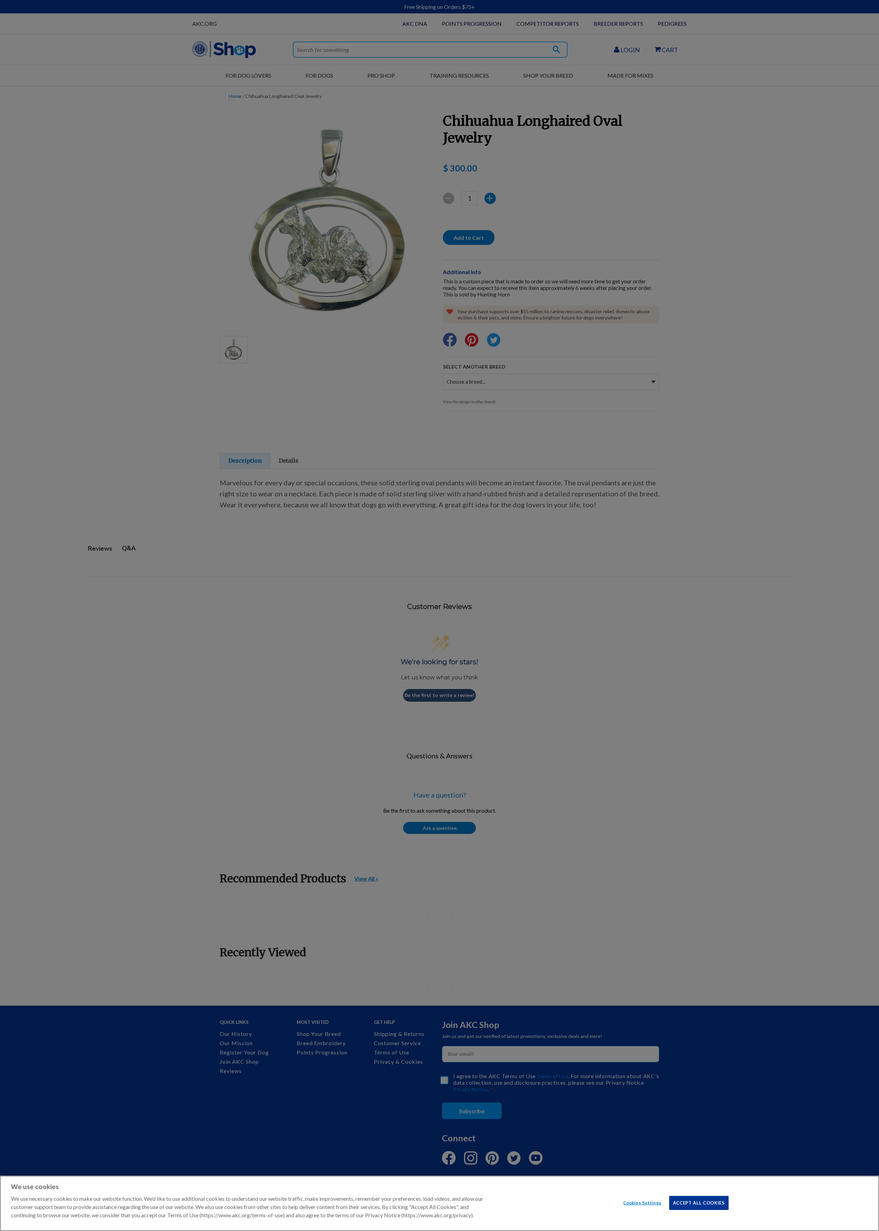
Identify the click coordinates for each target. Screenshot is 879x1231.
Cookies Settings (642, 1202)
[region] (439, 1203)
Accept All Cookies (699, 1202)
